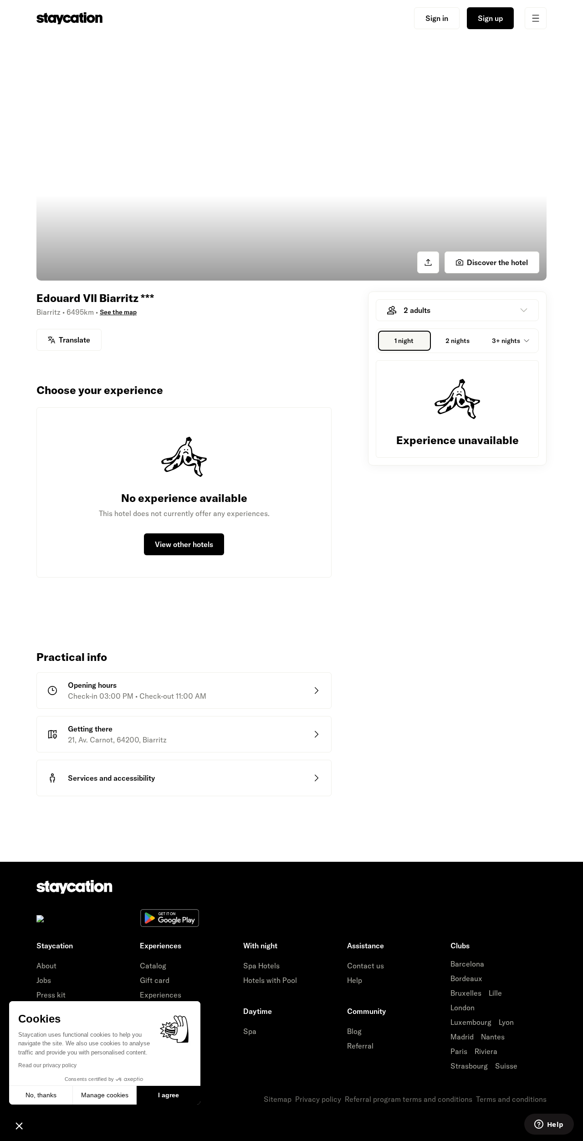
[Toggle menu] (536, 18)
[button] (19, 1125)
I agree (168, 1095)
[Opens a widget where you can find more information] (549, 1125)
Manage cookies (104, 1095)
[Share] (428, 262)
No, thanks (41, 1095)
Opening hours (92, 685)
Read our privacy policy (47, 1065)
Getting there (90, 728)
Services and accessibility (111, 778)
